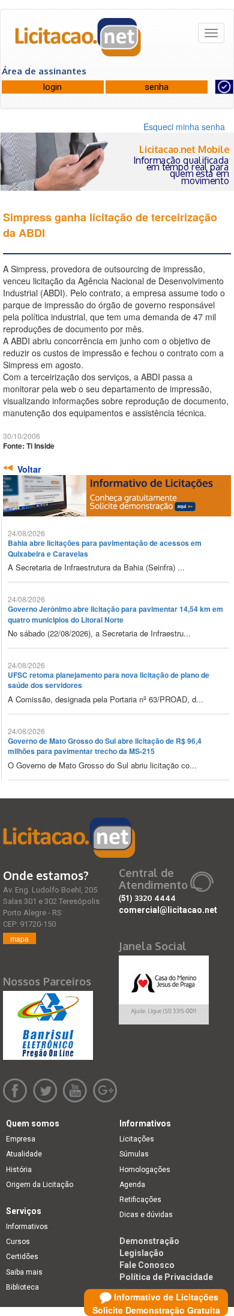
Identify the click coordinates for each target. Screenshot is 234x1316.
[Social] (164, 987)
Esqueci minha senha (184, 127)
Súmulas (134, 1154)
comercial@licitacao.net (168, 910)
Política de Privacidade (166, 1277)
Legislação (141, 1253)
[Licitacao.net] (79, 41)
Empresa (20, 1139)
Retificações (140, 1199)
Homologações (144, 1169)
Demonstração (149, 1241)
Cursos (18, 1241)
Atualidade (24, 1154)
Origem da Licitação (39, 1184)
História (19, 1169)
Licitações (136, 1139)
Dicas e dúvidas (146, 1214)
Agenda (132, 1184)
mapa (19, 938)
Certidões (22, 1256)
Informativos (27, 1226)
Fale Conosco (147, 1265)
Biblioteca (22, 1287)
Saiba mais (24, 1272)
